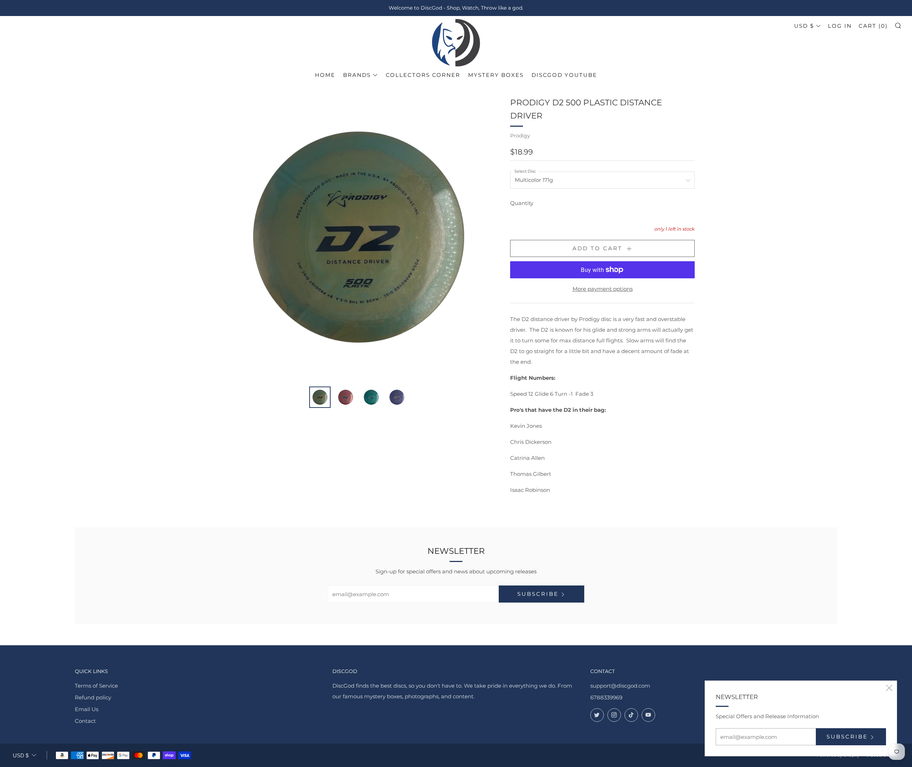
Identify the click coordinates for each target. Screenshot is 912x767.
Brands (357, 75)
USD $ (804, 25)
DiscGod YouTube (564, 75)
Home (325, 75)
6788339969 (606, 697)
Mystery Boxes (496, 75)
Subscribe (538, 593)
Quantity (521, 203)
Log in (840, 25)
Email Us (86, 709)
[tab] (320, 397)
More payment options (602, 288)
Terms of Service (96, 685)
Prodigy (520, 135)
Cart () (873, 25)
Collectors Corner (423, 75)
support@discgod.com (620, 685)
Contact (85, 721)
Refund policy (93, 697)
